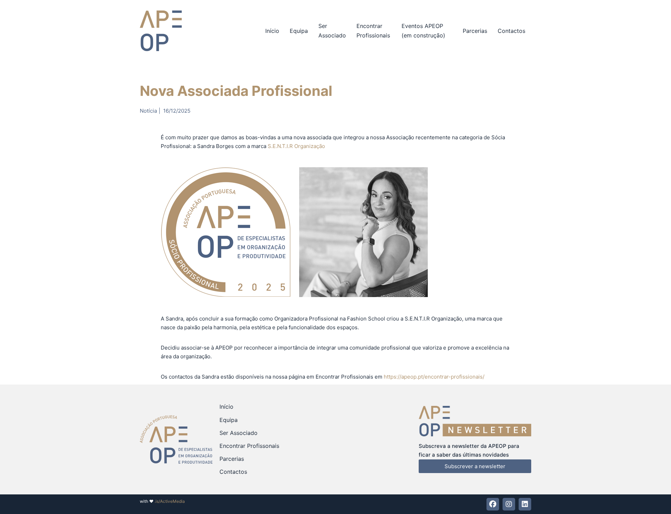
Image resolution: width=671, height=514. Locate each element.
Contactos (511, 30)
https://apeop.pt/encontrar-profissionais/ (434, 376)
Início (272, 30)
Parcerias (475, 30)
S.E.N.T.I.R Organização (296, 146)
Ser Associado (332, 30)
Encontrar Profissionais (373, 30)
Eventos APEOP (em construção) (423, 30)
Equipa (299, 30)
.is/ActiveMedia (169, 501)
